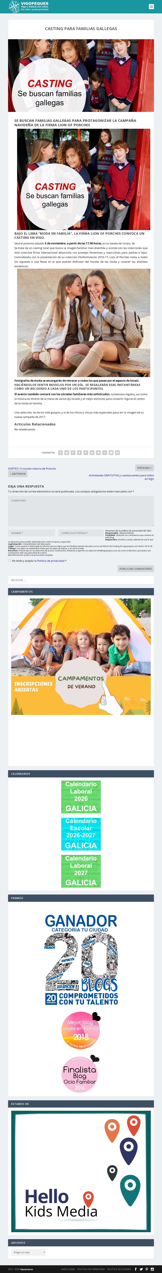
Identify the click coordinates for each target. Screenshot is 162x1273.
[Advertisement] (81, 741)
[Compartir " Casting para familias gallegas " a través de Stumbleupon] (105, 453)
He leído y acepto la (39, 560)
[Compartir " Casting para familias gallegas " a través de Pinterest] (86, 453)
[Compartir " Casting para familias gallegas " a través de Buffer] (98, 453)
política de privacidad (34, 555)
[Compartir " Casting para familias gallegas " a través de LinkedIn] (92, 453)
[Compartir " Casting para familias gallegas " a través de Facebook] (60, 453)
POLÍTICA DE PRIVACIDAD (91, 1269)
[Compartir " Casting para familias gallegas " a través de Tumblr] (79, 453)
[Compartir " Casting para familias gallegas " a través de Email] (111, 453)
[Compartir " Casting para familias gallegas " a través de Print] (117, 453)
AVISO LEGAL (68, 1269)
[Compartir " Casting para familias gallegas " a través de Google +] (73, 453)
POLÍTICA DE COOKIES (119, 1269)
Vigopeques (26, 1269)
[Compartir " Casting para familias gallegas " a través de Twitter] (67, 453)
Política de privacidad (51, 561)
